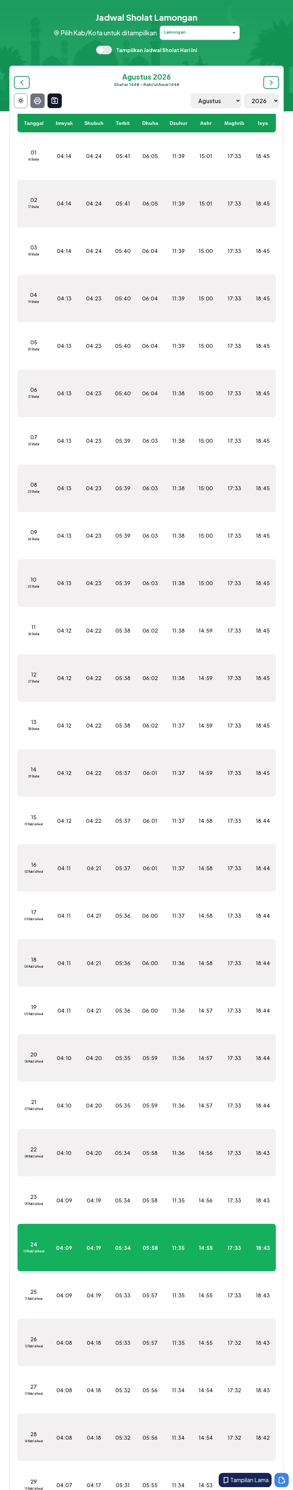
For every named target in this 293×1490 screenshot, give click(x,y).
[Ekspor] (55, 100)
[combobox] (200, 33)
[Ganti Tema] (21, 100)
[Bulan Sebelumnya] (22, 82)
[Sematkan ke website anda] (281, 1480)
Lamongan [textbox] (174, 32)
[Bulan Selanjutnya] (271, 82)
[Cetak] (37, 100)
